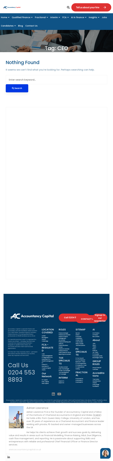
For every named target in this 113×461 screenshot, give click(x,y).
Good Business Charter (97, 382)
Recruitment (23, 257)
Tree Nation (96, 379)
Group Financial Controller (97, 368)
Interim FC (61, 381)
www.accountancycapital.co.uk (25, 449)
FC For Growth (80, 358)
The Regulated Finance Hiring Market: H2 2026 (37, 167)
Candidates (79, 338)
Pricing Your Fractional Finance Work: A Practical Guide (42, 156)
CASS (43, 354)
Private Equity (24, 254)
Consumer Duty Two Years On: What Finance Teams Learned (46, 149)
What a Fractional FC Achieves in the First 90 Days (39, 163)
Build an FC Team (80, 362)
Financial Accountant (28, 235)
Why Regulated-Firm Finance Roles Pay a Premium (40, 152)
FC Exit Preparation (81, 363)
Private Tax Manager (64, 370)
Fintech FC (45, 364)
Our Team (95, 352)
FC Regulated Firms (47, 357)
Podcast (95, 350)
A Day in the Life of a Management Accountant (38, 186)
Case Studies (79, 342)
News (94, 349)
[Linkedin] (53, 393)
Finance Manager (63, 333)
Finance (20, 224)
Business (21, 216)
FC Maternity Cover (81, 365)
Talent (94, 347)
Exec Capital (45, 381)
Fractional (78, 336)
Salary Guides (79, 343)
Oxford (44, 339)
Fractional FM (79, 379)
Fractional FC (79, 380)
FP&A (19, 242)
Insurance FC (45, 366)
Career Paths (79, 340)
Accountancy (24, 205)
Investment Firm (46, 359)
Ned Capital (45, 383)
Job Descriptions (80, 345)
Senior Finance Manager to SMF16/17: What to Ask (39, 145)
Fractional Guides (97, 356)
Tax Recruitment (63, 367)
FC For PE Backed (80, 360)
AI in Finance (96, 333)
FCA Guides (96, 354)
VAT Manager (62, 374)
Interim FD (61, 383)
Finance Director (25, 231)
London (44, 336)
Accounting (23, 209)
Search (14, 116)
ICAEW (97, 415)
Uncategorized (25, 265)
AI (17, 213)
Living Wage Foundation (96, 385)
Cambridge (45, 341)
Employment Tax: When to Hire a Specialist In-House (41, 175)
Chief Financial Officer (65, 352)
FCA (18, 220)
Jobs (94, 343)
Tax (18, 261)
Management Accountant (31, 246)
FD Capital (45, 380)
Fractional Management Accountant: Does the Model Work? (46, 182)
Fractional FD (79, 382)
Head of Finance (63, 336)
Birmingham (45, 337)
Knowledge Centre (98, 357)
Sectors (78, 333)
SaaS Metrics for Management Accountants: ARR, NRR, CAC (45, 178)
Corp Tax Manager (64, 369)
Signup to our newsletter (100, 318)
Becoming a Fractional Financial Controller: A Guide (40, 160)
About (94, 345)
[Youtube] (59, 393)
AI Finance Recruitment (96, 335)
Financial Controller (27, 239)
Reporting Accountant (65, 354)
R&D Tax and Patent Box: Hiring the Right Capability (40, 171)
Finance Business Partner (31, 228)
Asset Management (47, 356)
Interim (77, 335)
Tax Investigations (64, 372)
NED (18, 250)
